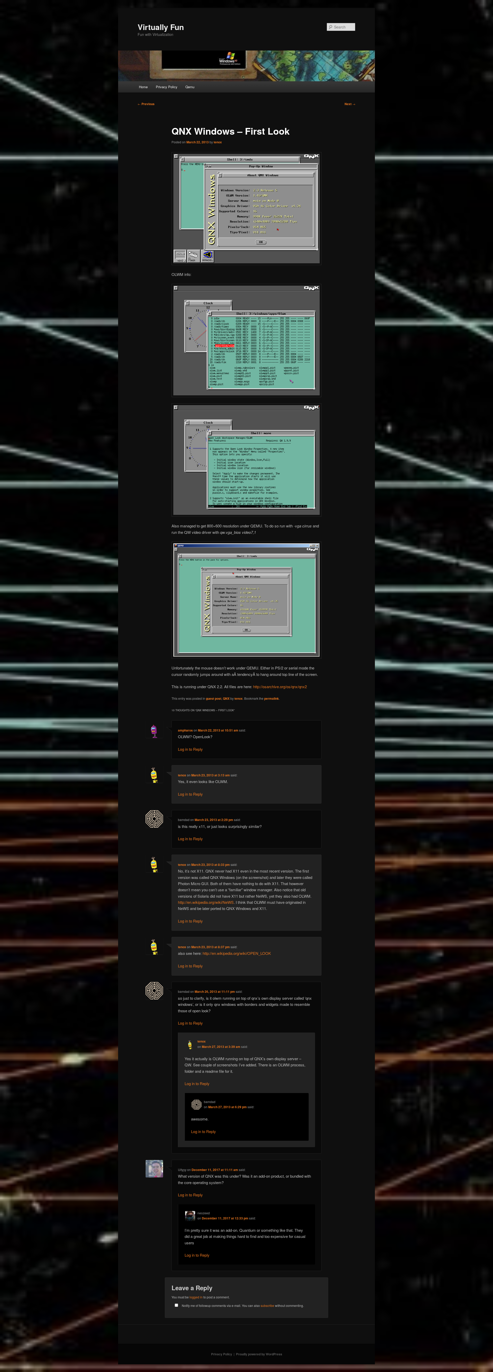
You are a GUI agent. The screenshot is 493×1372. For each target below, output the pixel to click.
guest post (213, 698)
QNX (226, 698)
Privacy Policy (166, 86)
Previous (146, 104)
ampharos (185, 730)
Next (350, 104)
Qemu (189, 86)
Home (143, 86)
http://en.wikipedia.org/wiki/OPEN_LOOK (237, 953)
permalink (271, 698)
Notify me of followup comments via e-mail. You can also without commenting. (242, 1305)
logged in (196, 1297)
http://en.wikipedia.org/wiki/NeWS (206, 902)
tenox (218, 142)
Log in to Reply (190, 749)
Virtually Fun (161, 26)
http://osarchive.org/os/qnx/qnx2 (280, 686)
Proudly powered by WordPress (259, 1354)
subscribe (267, 1305)
